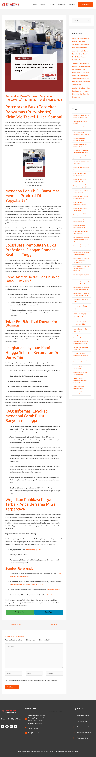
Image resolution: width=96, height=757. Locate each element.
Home (35, 4)
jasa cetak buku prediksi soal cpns (80, 209)
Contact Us (71, 4)
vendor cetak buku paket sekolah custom (81, 373)
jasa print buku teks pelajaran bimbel (79, 226)
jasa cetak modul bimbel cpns (80, 215)
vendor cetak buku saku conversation (80, 393)
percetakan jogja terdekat (80, 322)
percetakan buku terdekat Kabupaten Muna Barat (81, 288)
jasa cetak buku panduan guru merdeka (81, 191)
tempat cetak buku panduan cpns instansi (81, 354)
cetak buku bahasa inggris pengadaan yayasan (81, 116)
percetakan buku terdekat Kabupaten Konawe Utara (81, 276)
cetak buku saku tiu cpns (81, 128)
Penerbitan (61, 4)
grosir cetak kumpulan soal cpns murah (81, 162)
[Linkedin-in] (15, 726)
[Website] (54, 674)
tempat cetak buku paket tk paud (81, 348)
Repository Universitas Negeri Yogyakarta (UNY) (27, 584)
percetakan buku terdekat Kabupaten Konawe (81, 253)
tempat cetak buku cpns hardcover (81, 336)
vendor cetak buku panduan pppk (79, 387)
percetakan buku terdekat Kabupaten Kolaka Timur (81, 239)
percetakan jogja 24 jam (80, 315)
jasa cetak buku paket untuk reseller (80, 180)
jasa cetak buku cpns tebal (81, 168)
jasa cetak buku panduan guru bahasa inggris (81, 186)
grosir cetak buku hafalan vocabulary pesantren (81, 151)
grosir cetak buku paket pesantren (80, 157)
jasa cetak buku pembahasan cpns (80, 203)
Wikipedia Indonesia (53, 589)
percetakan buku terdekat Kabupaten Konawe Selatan (81, 268)
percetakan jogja (80, 307)
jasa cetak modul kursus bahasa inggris (80, 220)
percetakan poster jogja (80, 330)
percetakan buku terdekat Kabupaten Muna (81, 282)
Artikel (52, 4)
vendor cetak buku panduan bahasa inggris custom (80, 380)
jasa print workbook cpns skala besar (81, 232)
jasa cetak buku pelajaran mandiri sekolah (81, 197)
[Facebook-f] (2, 726)
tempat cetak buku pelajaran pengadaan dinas (81, 361)
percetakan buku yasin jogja (81, 300)
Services (42, 4)
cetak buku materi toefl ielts (80, 122)
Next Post (54, 625)
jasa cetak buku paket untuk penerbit (80, 174)
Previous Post (15, 625)
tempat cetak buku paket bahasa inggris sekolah (81, 342)
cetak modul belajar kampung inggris (79, 139)
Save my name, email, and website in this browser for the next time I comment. (32, 680)
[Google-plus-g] (11, 726)
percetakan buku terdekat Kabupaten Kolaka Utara (81, 247)
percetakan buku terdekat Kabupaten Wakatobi (81, 294)
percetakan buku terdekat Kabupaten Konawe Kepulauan (81, 260)
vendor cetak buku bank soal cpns (80, 367)
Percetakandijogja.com (33, 549)
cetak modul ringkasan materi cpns (80, 145)
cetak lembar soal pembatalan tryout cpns (81, 133)
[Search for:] (81, 20)
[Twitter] (7, 726)
